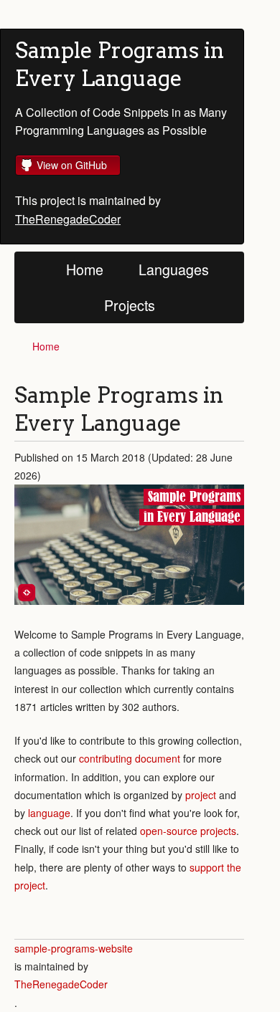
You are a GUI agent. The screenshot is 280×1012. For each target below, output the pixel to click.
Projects (129, 305)
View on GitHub (72, 165)
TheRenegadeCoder (68, 219)
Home (84, 269)
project (200, 795)
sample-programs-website (73, 948)
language (49, 813)
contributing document (129, 758)
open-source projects (188, 831)
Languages (174, 269)
